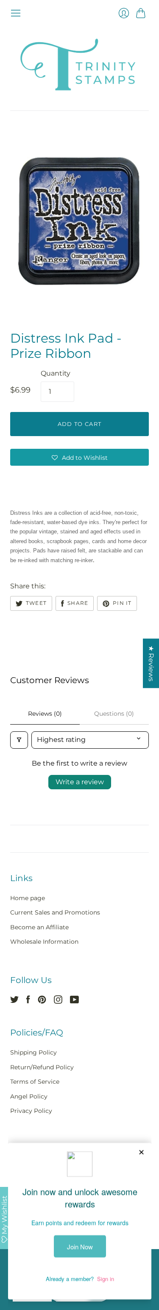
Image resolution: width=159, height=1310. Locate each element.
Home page (27, 898)
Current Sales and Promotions (55, 912)
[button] (79, 457)
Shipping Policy (33, 1052)
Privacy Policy (31, 1111)
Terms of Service (34, 1081)
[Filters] (19, 739)
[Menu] (16, 13)
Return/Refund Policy (42, 1067)
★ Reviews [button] (151, 663)
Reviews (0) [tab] (45, 713)
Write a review (80, 782)
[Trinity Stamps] (79, 64)
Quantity (55, 373)
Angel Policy (28, 1096)
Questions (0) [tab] (114, 713)
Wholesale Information (44, 941)
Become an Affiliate (39, 927)
